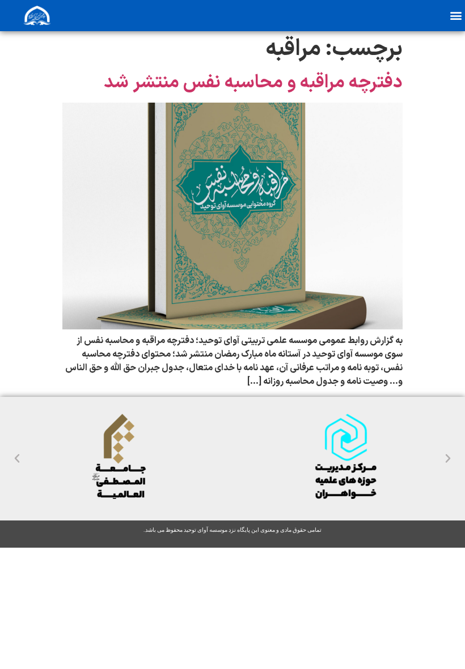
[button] (455, 15)
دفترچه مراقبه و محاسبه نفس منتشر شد (253, 82)
